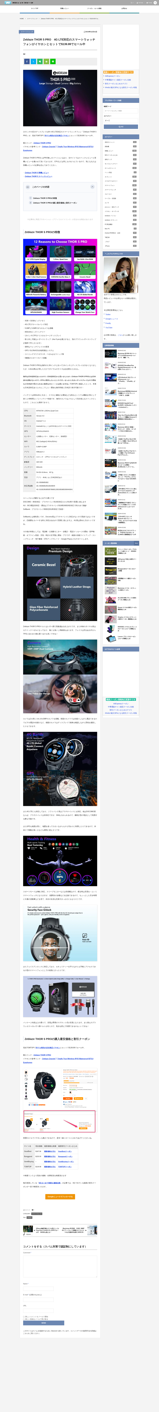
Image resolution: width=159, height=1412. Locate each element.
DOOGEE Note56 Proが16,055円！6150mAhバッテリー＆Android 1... (127, 405)
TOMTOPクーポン (65, 1167)
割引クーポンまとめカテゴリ (116, 84)
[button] (92, 187)
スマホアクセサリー (120, 181)
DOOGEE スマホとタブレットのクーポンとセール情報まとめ (127, 629)
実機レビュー (120, 151)
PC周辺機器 (120, 224)
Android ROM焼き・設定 (120, 233)
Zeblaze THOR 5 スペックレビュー (38, 176)
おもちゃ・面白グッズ (120, 207)
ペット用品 (120, 172)
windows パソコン (120, 216)
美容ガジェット (120, 142)
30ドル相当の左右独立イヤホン (57, 135)
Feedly (108, 323)
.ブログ (120, 241)
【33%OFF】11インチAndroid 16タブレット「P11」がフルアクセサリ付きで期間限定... (127, 519)
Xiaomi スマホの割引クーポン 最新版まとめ (127, 608)
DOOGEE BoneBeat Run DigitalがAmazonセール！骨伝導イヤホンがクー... (127, 367)
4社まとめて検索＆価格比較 (49, 1183)
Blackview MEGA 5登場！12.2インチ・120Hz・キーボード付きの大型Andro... (127, 429)
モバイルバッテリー (120, 164)
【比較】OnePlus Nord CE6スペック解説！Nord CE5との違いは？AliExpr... (127, 441)
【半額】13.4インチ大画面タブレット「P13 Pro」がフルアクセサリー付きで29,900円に (127, 478)
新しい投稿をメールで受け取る (36, 1319)
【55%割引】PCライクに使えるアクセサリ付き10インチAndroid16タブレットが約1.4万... (127, 492)
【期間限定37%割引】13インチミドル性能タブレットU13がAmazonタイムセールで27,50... (127, 505)
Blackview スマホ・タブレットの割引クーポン (127, 589)
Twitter (108, 314)
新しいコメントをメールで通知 (36, 1317)
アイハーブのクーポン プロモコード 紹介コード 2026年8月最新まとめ (127, 551)
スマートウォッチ (27, 32)
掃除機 (120, 146)
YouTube (108, 328)
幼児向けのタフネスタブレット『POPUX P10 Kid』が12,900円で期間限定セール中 (127, 532)
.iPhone (120, 246)
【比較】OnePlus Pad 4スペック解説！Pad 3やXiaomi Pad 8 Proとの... (127, 453)
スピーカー (120, 194)
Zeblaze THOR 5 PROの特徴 (45, 198)
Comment (26, 1253)
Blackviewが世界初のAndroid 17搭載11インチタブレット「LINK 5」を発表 (127, 393)
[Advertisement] (121, 47)
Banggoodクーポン (65, 1156)
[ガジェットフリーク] (19, 2)
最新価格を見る (50, 1151)
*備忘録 (120, 237)
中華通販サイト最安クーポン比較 (118, 80)
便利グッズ (120, 159)
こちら (120, 335)
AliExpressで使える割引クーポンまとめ (127, 560)
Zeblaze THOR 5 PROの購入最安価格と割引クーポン (55, 203)
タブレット (120, 177)
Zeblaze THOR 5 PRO (42, 143)
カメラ (120, 203)
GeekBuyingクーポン (66, 1161)
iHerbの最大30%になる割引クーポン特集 (121, 87)
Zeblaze (29, 1217)
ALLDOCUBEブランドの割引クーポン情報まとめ (127, 599)
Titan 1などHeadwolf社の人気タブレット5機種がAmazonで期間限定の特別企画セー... (127, 417)
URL (24, 1306)
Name (25, 1284)
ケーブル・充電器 (120, 198)
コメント (27, 1210)
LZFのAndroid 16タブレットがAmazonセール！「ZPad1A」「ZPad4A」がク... (127, 380)
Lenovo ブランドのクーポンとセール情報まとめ (127, 637)
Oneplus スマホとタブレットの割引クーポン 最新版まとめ (127, 618)
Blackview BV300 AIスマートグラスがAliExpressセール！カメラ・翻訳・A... (127, 355)
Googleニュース (111, 319)
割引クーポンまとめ (120, 155)
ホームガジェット (120, 168)
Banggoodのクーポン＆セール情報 (127, 570)
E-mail (25, 1295)
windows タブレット (120, 220)
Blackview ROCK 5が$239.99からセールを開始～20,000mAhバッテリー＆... (127, 465)
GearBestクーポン (65, 1151)
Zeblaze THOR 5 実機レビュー (37, 173)
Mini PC (120, 229)
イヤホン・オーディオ (120, 211)
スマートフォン (120, 185)
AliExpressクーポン (112, 76)
